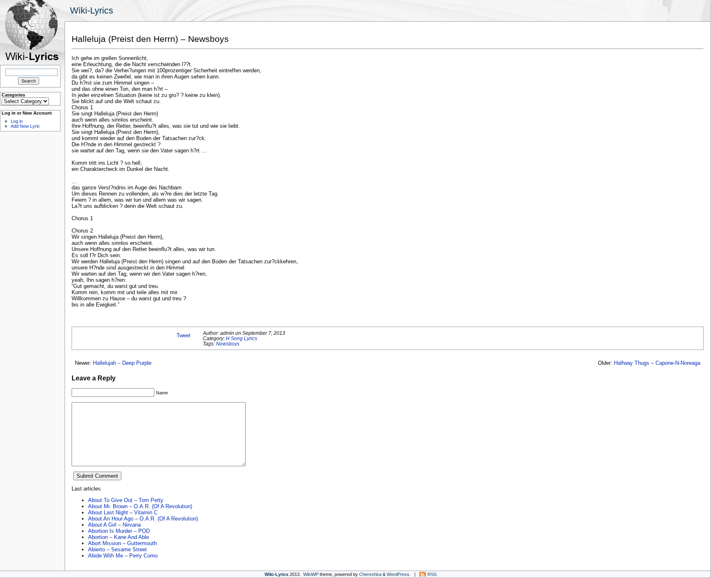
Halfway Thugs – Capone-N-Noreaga (657, 363)
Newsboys (227, 343)
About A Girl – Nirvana (114, 525)
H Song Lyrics (241, 338)
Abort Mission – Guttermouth (122, 543)
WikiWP (310, 574)
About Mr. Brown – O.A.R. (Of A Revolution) (140, 506)
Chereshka (370, 574)
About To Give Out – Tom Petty (125, 500)
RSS (432, 574)
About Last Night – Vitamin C (123, 512)
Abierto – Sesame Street (117, 549)
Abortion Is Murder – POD (119, 531)
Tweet (184, 335)
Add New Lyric (25, 126)
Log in (17, 121)
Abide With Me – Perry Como (123, 556)
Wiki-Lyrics (91, 10)
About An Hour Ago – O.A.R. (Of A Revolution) (143, 519)
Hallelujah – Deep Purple (122, 363)
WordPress (398, 574)
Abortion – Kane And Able (118, 537)
